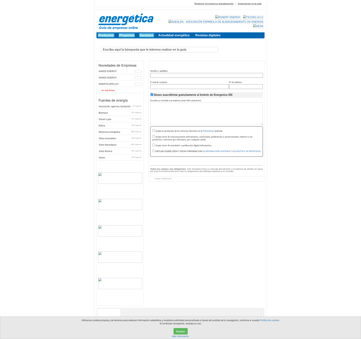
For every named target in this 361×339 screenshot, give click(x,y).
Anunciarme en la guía (250, 3)
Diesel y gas (120, 119)
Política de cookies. (270, 320)
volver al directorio (162, 178)
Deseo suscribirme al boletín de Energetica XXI (193, 95)
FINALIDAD (208, 131)
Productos (106, 35)
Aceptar (180, 331)
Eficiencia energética (120, 132)
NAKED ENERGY (108, 71)
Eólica (120, 125)
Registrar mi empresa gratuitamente (214, 3)
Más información (180, 336)
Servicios (146, 35)
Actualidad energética (174, 35)
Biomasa (120, 113)
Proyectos (126, 35)
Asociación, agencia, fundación (120, 106)
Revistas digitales (208, 35)
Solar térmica (120, 151)
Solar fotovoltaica (120, 145)
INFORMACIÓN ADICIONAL (218, 151)
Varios (120, 157)
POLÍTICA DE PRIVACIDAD (248, 151)
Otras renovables (120, 138)
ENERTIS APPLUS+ (109, 84)
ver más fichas (108, 90)
